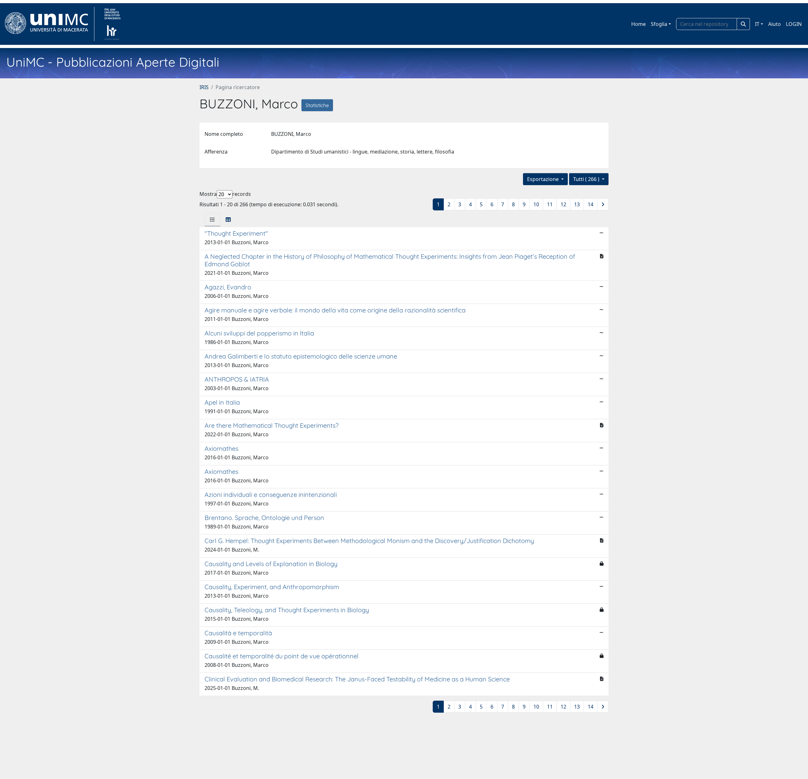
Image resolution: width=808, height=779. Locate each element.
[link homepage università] (112, 24)
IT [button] (757, 24)
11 (550, 204)
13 (577, 204)
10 (536, 204)
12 (563, 204)
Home (638, 24)
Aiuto (774, 24)
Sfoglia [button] (659, 24)
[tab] (212, 219)
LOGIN (794, 24)
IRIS (204, 87)
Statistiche (317, 105)
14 (590, 204)
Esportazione (543, 179)
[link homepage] (49, 24)
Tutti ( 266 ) (587, 179)
